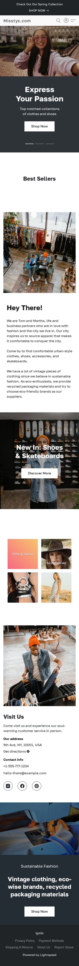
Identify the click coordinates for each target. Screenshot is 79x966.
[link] (39, 10)
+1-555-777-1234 (16, 766)
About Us (43, 947)
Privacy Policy (25, 941)
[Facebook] (22, 786)
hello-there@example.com (24, 773)
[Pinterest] (36, 786)
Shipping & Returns (19, 947)
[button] (17, 20)
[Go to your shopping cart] (67, 21)
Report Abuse (64, 947)
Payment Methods (51, 941)
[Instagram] (8, 786)
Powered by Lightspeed (39, 955)
